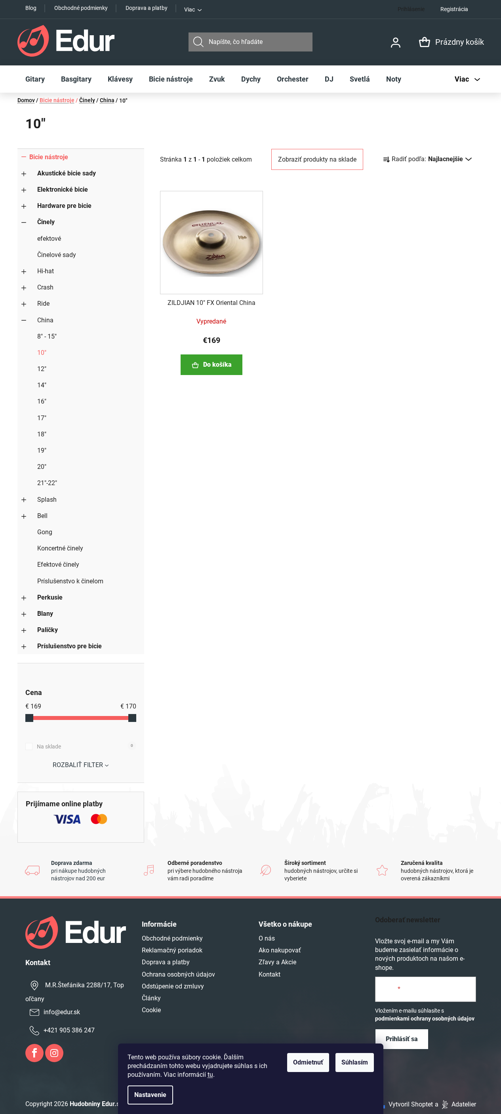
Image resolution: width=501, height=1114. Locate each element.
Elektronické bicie (62, 189)
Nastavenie (150, 1095)
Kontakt (269, 974)
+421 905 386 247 (69, 1030)
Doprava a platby (147, 8)
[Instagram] (54, 1053)
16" (41, 401)
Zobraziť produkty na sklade (317, 159)
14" (41, 385)
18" (41, 434)
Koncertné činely (60, 548)
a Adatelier (455, 1104)
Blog (30, 8)
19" (41, 450)
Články (151, 998)
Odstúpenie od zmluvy (173, 986)
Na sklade (85, 746)
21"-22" (47, 483)
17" (41, 418)
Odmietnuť (308, 1062)
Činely (46, 222)
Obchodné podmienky (81, 8)
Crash (45, 287)
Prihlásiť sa (402, 1039)
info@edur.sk (62, 1012)
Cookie (151, 1010)
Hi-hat (45, 271)
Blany (45, 613)
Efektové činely (58, 564)
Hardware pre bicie (64, 205)
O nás (267, 938)
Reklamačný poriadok (172, 950)
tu (210, 1074)
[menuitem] (35, 79)
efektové (49, 238)
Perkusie (50, 597)
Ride (43, 303)
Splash (47, 499)
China (45, 320)
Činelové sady (56, 255)
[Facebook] (34, 1053)
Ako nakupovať (280, 950)
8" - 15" (47, 336)
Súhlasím (354, 1062)
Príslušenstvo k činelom (70, 581)
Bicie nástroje (48, 157)
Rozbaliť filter (78, 765)
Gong (44, 532)
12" (41, 369)
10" (41, 352)
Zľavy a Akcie (277, 962)
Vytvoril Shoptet (411, 1104)
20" (41, 466)
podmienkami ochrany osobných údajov (424, 1018)
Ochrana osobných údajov (178, 974)
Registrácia (454, 9)
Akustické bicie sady (66, 173)
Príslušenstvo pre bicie (69, 646)
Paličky (47, 630)
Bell (42, 516)
